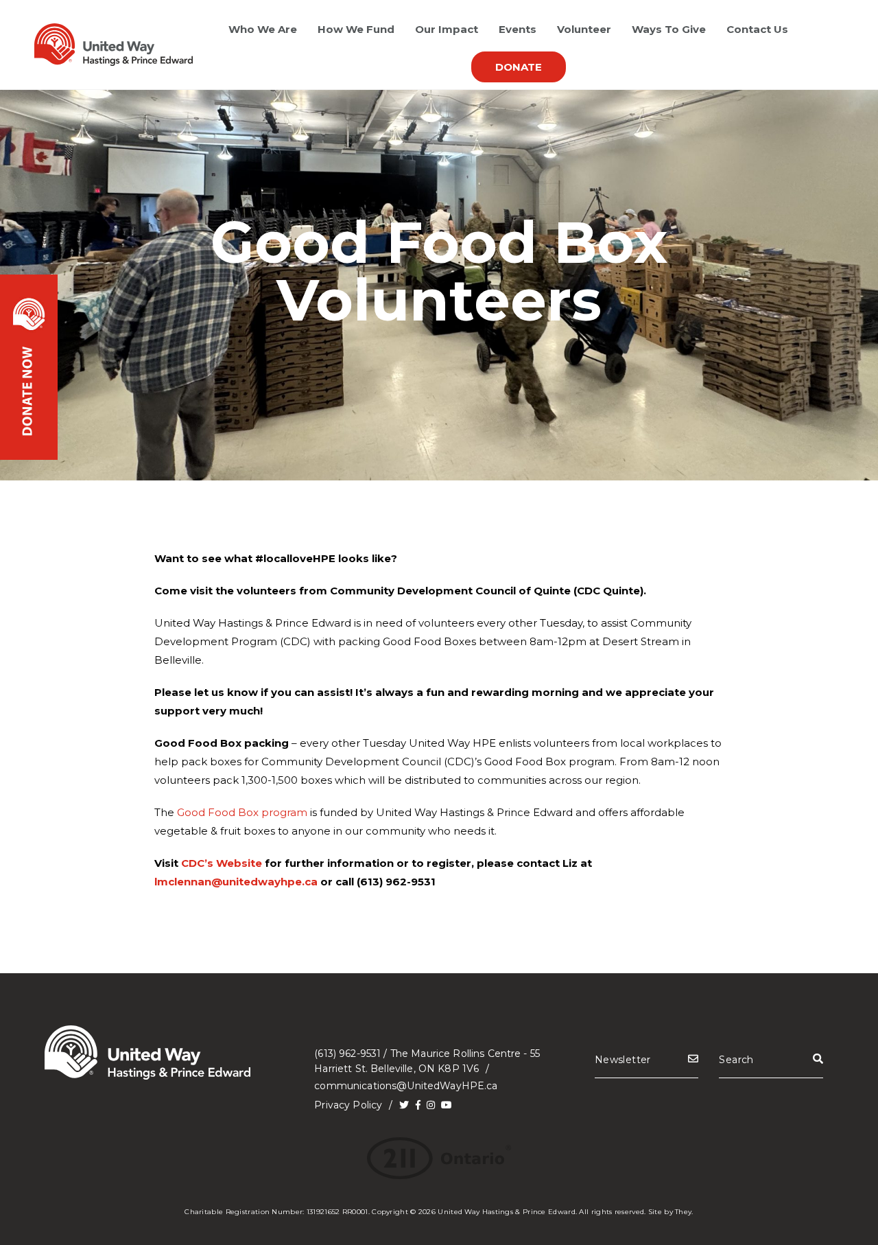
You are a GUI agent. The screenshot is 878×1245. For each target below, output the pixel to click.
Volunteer (584, 29)
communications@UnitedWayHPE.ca (405, 1086)
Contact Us (757, 29)
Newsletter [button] (623, 1060)
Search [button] (736, 1060)
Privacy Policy (348, 1105)
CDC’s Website (221, 863)
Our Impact (446, 29)
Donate (518, 66)
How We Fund (356, 29)
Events (517, 29)
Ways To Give (669, 29)
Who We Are (262, 29)
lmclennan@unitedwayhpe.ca (236, 881)
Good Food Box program (242, 812)
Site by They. (670, 1211)
